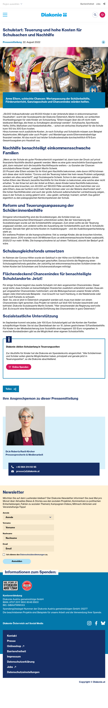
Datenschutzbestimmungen (32, 554)
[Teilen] (104, 4)
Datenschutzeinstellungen (23, 672)
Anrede (6, 513)
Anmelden (17, 561)
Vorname (7, 523)
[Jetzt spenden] (102, 15)
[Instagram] (89, 624)
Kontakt (12, 635)
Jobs (98, 4)
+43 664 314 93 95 (26, 466)
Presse (11, 640)
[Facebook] (96, 624)
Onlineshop (14, 646)
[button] (28, 517)
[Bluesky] (103, 624)
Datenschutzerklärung (20, 661)
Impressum (14, 656)
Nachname (7, 533)
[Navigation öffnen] (5, 15)
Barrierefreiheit (87, 4)
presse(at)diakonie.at (28, 471)
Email (5, 544)
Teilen (9, 389)
